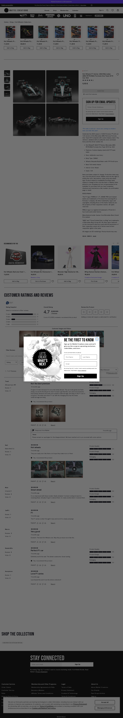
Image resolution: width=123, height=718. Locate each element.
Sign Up (80, 376)
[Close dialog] (97, 339)
